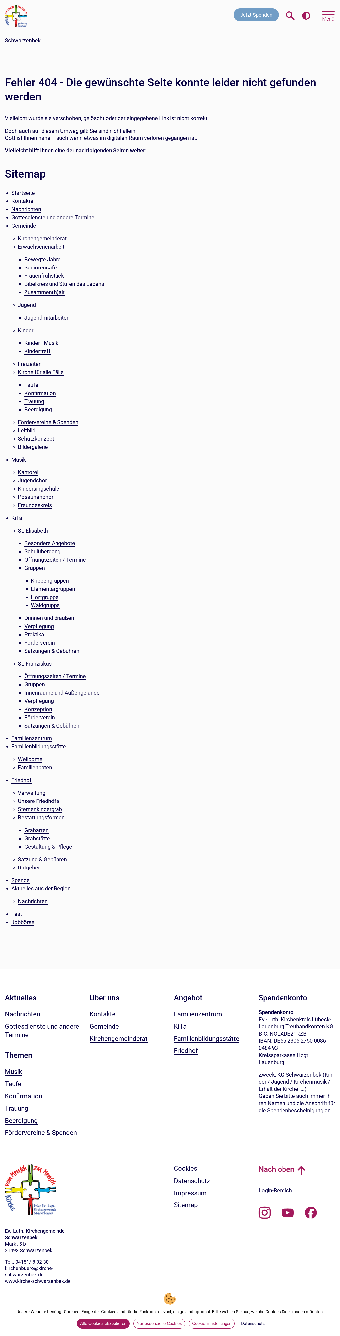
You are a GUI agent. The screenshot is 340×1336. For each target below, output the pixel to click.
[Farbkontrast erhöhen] (306, 16)
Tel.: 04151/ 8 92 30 (27, 1262)
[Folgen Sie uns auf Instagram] (265, 1213)
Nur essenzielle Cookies (159, 1323)
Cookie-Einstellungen (211, 1323)
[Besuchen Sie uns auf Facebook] (311, 1213)
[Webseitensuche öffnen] (290, 16)
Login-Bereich (275, 1190)
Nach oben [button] (276, 1169)
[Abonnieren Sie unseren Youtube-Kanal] (288, 1213)
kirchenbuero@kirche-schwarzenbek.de (29, 1271)
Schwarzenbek (23, 40)
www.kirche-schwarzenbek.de (38, 1281)
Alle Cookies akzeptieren (103, 1323)
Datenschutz (253, 1323)
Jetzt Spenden (256, 15)
